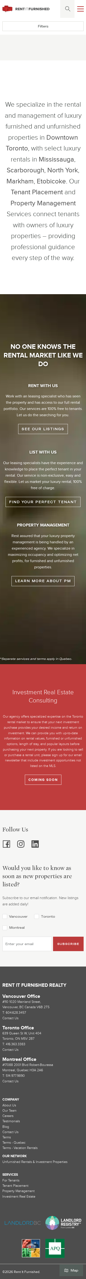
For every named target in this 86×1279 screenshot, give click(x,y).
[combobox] (66, 9)
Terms (6, 1137)
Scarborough (25, 170)
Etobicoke (51, 181)
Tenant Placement (37, 192)
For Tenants (10, 1180)
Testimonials (11, 1121)
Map (74, 1270)
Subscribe (68, 944)
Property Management (43, 203)
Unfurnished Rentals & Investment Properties (34, 1162)
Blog (5, 1127)
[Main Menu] (80, 9)
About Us (9, 1105)
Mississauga (56, 159)
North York (62, 170)
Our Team (9, 1110)
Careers (7, 1116)
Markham (20, 181)
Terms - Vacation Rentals (20, 1148)
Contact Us (10, 1132)
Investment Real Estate (18, 1196)
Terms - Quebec (14, 1142)
